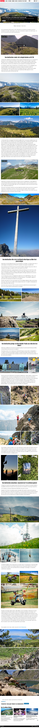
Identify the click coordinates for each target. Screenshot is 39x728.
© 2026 (32, 726)
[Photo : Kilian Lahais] (25, 395)
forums (13, 1)
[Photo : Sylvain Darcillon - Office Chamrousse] (30, 294)
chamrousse (3, 701)
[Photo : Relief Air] (9, 109)
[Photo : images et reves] (19, 127)
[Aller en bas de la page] (38, 725)
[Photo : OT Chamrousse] (10, 294)
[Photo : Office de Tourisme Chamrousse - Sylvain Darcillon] (10, 577)
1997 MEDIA (2, 726)
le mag (6, 1)
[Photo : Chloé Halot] (28, 467)
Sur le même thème (6, 707)
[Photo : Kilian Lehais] (19, 536)
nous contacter (36, 726)
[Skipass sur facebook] (29, 1)
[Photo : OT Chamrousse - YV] (9, 334)
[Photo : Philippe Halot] (9, 467)
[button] (36, 1)
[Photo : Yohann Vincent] (19, 87)
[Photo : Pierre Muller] (30, 438)
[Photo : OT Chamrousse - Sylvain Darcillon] (14, 365)
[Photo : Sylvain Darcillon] (19, 199)
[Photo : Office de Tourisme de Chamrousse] (19, 659)
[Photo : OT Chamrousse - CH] (33, 365)
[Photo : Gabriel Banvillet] (19, 315)
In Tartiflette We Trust (22, 1)
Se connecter (26, 703)
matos (16, 1)
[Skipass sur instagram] (30, 1)
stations (9, 1)
